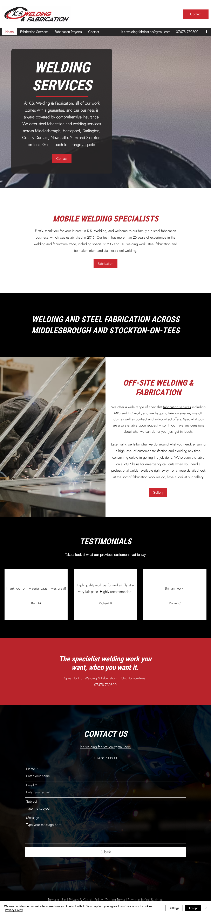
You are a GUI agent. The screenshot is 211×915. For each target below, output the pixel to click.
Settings (174, 908)
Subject (31, 801)
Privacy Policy (14, 910)
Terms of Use (57, 899)
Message (32, 817)
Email (30, 785)
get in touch (183, 431)
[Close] (206, 908)
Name (30, 769)
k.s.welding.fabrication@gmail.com (145, 31)
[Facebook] (206, 32)
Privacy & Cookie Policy (86, 899)
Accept (193, 908)
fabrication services (177, 406)
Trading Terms (115, 899)
